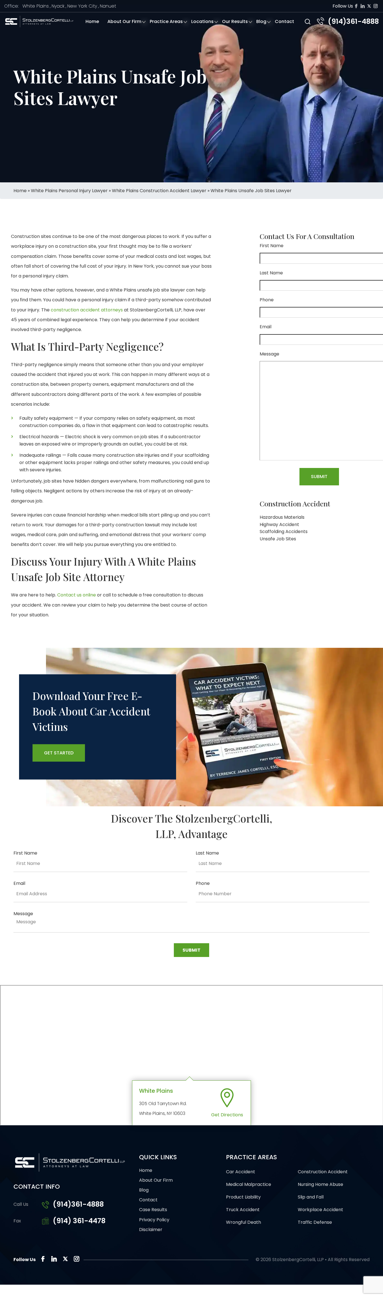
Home (92, 21)
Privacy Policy (154, 1219)
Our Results (235, 21)
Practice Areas (166, 21)
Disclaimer (150, 1229)
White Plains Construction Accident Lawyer (159, 190)
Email (265, 326)
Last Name (271, 273)
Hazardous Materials (282, 517)
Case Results (153, 1209)
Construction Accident (323, 1172)
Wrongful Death (243, 1222)
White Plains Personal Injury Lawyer (69, 190)
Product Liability (243, 1197)
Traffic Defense (315, 1222)
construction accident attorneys (87, 310)
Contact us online (76, 595)
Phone (267, 300)
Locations (202, 21)
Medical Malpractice (248, 1184)
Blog (261, 21)
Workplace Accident (320, 1209)
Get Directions (227, 1115)
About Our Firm (124, 21)
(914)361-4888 (353, 21)
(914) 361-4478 (79, 1221)
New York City (82, 6)
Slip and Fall (311, 1197)
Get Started (58, 753)
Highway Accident (279, 524)
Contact (284, 21)
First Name (271, 245)
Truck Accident (243, 1209)
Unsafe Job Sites (278, 539)
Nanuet (108, 6)
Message (269, 354)
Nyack (58, 6)
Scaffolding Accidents (284, 531)
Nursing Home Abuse (320, 1184)
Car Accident (240, 1172)
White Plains (35, 6)
